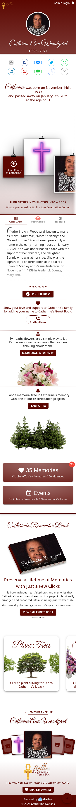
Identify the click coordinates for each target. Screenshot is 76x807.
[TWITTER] (51, 62)
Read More (38, 286)
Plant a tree (38, 405)
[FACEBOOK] (24, 62)
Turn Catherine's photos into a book (38, 202)
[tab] (16, 220)
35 (72, 464)
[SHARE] (51, 71)
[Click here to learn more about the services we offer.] (38, 772)
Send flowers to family (38, 352)
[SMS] (38, 71)
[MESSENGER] (38, 62)
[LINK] (64, 71)
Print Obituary (40, 294)
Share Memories (40, 789)
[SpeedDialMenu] (67, 798)
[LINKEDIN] (11, 71)
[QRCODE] (11, 62)
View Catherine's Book (38, 612)
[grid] (38, 166)
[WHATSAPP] (64, 62)
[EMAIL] (24, 71)
